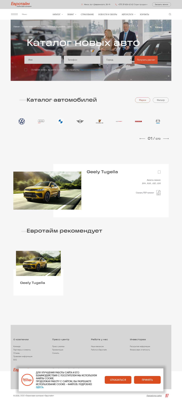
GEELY (69, 26)
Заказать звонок (161, 4)
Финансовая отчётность (140, 350)
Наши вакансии (97, 346)
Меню (24, 14)
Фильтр (161, 100)
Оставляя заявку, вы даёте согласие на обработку (66, 69)
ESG (15, 360)
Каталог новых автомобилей (33, 26)
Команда (16, 346)
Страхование (87, 14)
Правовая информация (22, 356)
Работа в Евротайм (99, 350)
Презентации (57, 350)
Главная (16, 26)
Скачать (55, 353)
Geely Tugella (124, 172)
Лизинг (70, 14)
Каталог (56, 14)
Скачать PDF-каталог (145, 193)
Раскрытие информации (140, 346)
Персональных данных (91, 69)
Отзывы (16, 353)
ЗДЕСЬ (39, 387)
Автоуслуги (127, 14)
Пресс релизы (58, 346)
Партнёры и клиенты (22, 350)
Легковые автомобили (56, 26)
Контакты (144, 14)
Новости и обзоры (107, 14)
